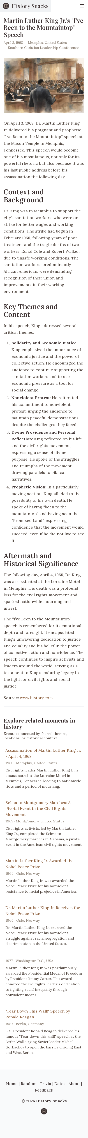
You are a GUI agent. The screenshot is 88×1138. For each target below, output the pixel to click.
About (74, 1083)
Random (29, 1083)
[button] (82, 5)
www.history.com (36, 697)
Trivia (45, 1083)
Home (12, 1083)
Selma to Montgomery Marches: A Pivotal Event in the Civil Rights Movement (38, 808)
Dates (59, 1083)
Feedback (44, 1090)
